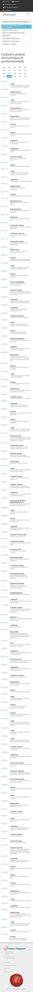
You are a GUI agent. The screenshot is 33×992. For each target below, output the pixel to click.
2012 (25, 73)
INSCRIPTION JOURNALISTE (11, 7)
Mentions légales (8, 971)
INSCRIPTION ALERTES (10, 4)
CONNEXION (8, 10)
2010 (9, 76)
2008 (20, 76)
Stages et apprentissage (10, 965)
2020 (9, 70)
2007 (25, 76)
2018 (20, 70)
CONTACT (17, 1)
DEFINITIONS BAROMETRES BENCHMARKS (13, 33)
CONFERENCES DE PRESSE (9, 44)
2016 (4, 73)
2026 (4, 67)
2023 (19, 67)
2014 (14, 73)
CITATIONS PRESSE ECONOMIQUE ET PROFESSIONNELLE (12, 26)
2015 (9, 73)
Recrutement (7, 962)
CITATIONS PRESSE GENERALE (10, 30)
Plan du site (7, 968)
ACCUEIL (7, 1)
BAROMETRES (6, 35)
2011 (4, 76)
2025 (9, 67)
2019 (14, 70)
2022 (25, 67)
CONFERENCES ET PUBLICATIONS (11, 41)
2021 (4, 70)
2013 (20, 73)
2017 (25, 70)
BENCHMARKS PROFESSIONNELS (11, 38)
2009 (14, 76)
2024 (14, 67)
